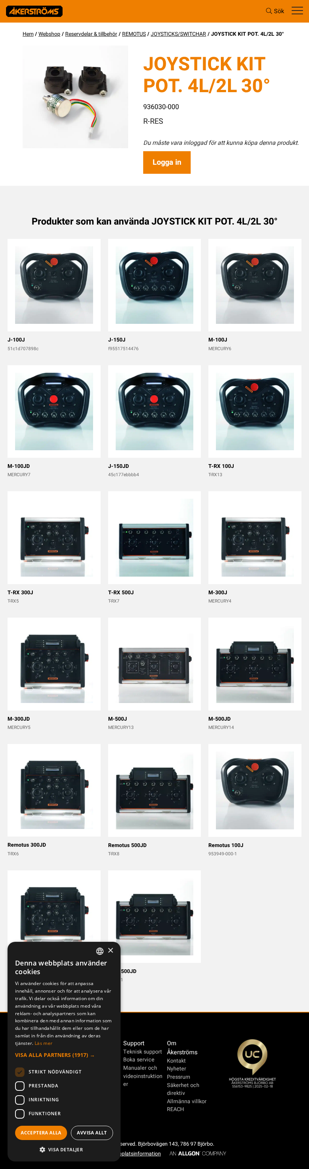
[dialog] (64, 1051)
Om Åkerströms (182, 1048)
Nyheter (176, 1069)
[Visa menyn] (297, 11)
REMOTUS (134, 34)
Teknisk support (142, 1052)
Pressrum (178, 1077)
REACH (175, 1109)
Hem (28, 34)
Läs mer (43, 1043)
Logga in (167, 162)
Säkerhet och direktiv (183, 1089)
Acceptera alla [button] (41, 1133)
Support (133, 1043)
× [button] (110, 950)
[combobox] (100, 951)
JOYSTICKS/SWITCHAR (178, 34)
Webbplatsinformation (135, 1154)
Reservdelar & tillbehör (91, 34)
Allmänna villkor (187, 1101)
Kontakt (176, 1061)
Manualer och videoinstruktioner (142, 1076)
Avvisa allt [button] (92, 1133)
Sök (279, 11)
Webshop (49, 34)
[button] (64, 1055)
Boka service (138, 1060)
